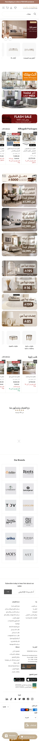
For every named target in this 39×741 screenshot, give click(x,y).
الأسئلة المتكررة (15, 641)
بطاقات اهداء (16, 672)
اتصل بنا (35, 609)
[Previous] (10, 38)
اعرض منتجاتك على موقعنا (12, 660)
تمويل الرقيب (16, 618)
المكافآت (33, 725)
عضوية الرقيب (16, 669)
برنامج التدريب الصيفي (31, 615)
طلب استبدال (16, 632)
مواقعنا (17, 624)
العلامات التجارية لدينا (31, 618)
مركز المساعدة (15, 606)
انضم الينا (34, 612)
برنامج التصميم (16, 657)
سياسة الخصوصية (15, 644)
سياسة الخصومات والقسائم (12, 615)
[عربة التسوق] (7, 8)
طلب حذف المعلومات (14, 635)
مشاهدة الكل (6, 128)
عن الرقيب (34, 606)
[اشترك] (8, 592)
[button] (20, 441)
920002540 (30, 651)
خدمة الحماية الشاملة (14, 666)
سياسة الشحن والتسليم (13, 612)
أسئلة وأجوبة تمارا (15, 638)
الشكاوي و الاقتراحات (14, 621)
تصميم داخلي (16, 651)
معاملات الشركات (15, 654)
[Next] (6, 38)
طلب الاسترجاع (15, 629)
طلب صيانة (16, 663)
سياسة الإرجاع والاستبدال (12, 609)
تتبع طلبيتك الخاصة (14, 626)
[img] (19, 410)
